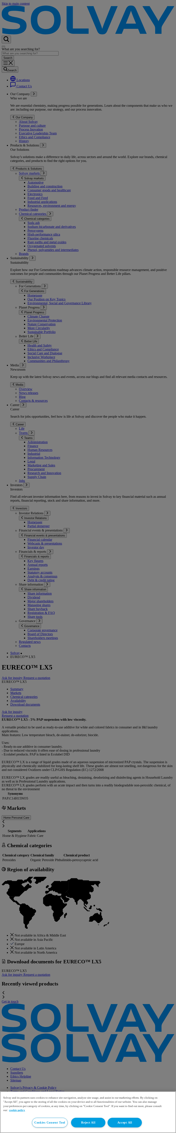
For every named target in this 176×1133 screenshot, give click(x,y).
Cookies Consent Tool (49, 1122)
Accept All (124, 1122)
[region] (88, 1112)
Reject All (88, 1122)
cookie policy (17, 1110)
